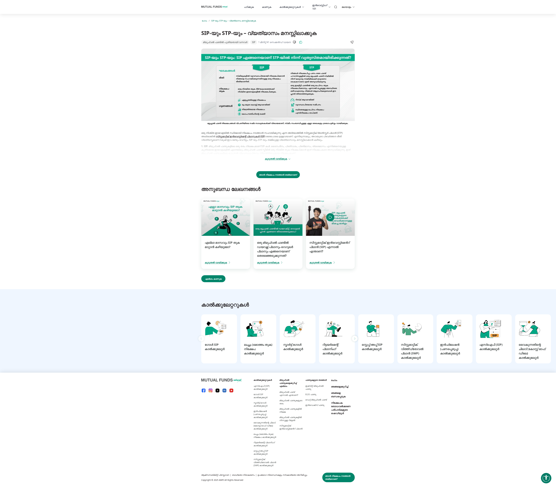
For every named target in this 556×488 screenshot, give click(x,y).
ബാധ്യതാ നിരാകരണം (243, 475)
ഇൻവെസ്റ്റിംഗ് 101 (319, 7)
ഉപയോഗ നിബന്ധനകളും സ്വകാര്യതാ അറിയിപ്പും (282, 475)
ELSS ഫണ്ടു (310, 394)
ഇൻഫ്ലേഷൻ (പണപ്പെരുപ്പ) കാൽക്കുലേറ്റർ (450, 349)
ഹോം (204, 20)
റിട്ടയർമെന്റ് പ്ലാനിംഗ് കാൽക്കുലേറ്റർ (332, 349)
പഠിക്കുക (249, 7)
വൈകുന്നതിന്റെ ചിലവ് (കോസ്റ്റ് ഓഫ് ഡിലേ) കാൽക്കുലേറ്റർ (264, 425)
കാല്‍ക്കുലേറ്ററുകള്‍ (290, 7)
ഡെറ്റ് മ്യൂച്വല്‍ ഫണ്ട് (316, 399)
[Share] (352, 42)
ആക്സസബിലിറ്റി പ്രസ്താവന (215, 475)
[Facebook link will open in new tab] (203, 390)
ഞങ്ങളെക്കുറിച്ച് (339, 386)
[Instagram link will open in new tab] (210, 390)
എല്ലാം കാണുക (213, 278)
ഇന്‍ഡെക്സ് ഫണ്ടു (314, 405)
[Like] (300, 42)
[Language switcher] (353, 7)
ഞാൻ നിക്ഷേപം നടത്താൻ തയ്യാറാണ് (278, 174)
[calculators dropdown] (303, 7)
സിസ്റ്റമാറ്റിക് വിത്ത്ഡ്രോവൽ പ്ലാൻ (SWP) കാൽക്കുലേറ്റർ (265, 462)
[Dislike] (294, 42)
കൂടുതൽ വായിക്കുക (276, 158)
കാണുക (266, 7)
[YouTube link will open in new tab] (231, 390)
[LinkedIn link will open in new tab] (224, 390)
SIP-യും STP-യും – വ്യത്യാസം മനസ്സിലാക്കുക (233, 20)
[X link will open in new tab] (217, 390)
